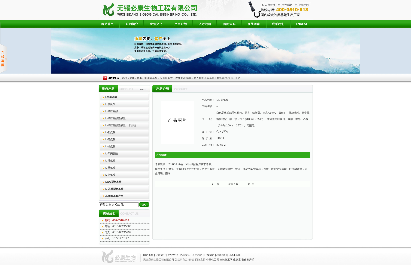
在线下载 (233, 183)
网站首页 (148, 254)
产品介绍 (185, 254)
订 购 (215, 183)
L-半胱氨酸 (111, 111)
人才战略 (197, 254)
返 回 (251, 183)
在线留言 (209, 254)
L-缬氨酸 (110, 146)
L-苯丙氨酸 (111, 153)
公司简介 (160, 254)
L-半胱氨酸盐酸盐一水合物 (120, 125)
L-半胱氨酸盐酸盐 (115, 118)
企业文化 (173, 254)
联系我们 (221, 254)
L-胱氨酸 (110, 104)
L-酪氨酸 (110, 132)
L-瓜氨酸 (110, 160)
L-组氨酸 (110, 174)
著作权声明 (247, 259)
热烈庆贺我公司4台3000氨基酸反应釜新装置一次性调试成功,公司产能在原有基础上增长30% (175, 78)
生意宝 (237, 259)
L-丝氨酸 (110, 167)
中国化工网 (212, 259)
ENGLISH (234, 254)
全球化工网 (226, 259)
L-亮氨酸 (110, 139)
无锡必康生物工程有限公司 (158, 259)
